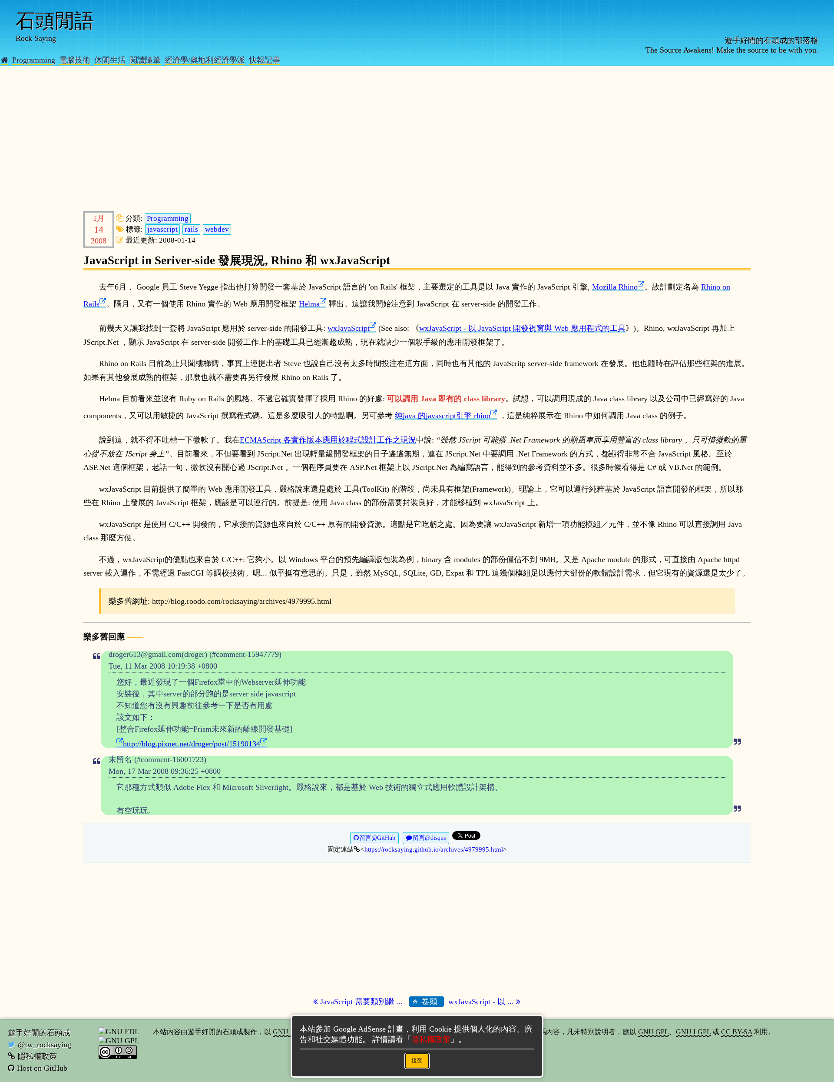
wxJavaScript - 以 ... (482, 1001)
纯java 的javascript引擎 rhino (442, 415)
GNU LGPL (693, 1032)
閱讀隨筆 (145, 60)
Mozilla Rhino (615, 287)
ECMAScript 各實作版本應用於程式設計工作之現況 (328, 440)
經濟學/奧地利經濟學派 (205, 60)
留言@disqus (429, 838)
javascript (162, 229)
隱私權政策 (37, 1056)
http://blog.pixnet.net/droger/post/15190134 (191, 743)
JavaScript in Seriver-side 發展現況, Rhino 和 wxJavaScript (236, 260)
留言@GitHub (377, 838)
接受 (417, 1060)
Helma (309, 304)
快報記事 (264, 60)
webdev (217, 229)
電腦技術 (74, 60)
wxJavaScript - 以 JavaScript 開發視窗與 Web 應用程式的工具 (522, 328)
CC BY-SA (736, 1032)
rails (191, 229)
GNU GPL (653, 1032)
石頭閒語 (55, 21)
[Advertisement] (344, 142)
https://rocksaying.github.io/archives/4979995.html (433, 849)
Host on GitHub (42, 1068)
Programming (33, 60)
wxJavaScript (349, 328)
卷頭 (428, 1001)
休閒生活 (110, 60)
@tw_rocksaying (44, 1044)
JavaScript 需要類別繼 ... (361, 1001)
